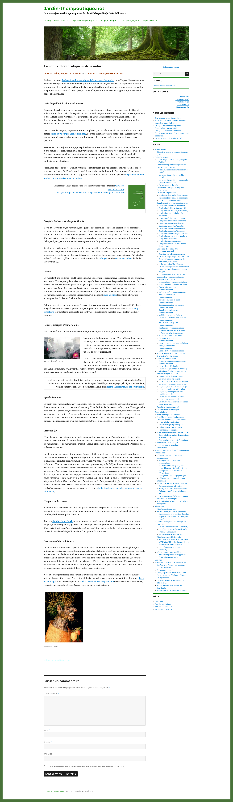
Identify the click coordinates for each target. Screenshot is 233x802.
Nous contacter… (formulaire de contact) (172, 591)
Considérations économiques (168, 410)
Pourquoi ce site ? (182, 99)
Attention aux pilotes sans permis (172, 254)
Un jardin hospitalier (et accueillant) (173, 369)
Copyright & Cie (183, 104)
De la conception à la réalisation (171, 264)
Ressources (59, 20)
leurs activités (110, 295)
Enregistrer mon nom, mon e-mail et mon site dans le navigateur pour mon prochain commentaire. (85, 766)
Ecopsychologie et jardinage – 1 (171, 422)
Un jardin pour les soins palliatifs (171, 397)
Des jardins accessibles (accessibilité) (173, 211)
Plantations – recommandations (171, 328)
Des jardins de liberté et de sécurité (172, 208)
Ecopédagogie (129, 20)
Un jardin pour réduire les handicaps (173, 387)
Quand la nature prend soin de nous (170, 417)
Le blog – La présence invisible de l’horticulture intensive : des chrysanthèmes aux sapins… (172, 133)
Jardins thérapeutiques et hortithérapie (125, 387)
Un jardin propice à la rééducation (172, 389)
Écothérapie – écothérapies (167, 443)
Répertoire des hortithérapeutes (169, 537)
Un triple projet (183, 102)
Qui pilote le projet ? (166, 251)
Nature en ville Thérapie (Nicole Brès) (173, 540)
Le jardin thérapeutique (82, 20)
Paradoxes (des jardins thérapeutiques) (174, 198)
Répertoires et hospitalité (166, 509)
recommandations (123, 258)
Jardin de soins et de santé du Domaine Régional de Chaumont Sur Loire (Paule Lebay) (174, 516)
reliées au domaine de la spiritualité (97, 581)
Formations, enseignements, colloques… (172, 483)
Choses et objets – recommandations (173, 343)
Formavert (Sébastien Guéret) (170, 534)
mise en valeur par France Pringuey (68, 134)
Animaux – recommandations (170, 336)
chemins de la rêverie (62, 521)
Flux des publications (163, 604)
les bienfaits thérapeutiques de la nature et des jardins (88, 80)
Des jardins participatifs (168, 239)
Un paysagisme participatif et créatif (173, 274)
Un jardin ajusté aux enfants (170, 379)
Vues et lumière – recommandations (173, 285)
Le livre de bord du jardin (168, 366)
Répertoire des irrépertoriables (169, 552)
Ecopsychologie (108, 20)
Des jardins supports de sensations (172, 221)
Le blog (47, 20)
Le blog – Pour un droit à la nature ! (168, 138)
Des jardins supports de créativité (172, 229)
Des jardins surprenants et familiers (173, 236)
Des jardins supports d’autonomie (172, 206)
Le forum (158, 560)
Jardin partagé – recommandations (172, 292)
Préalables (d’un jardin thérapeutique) (173, 195)
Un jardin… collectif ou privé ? (170, 200)
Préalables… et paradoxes (166, 193)
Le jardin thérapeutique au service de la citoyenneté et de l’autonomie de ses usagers (174, 269)
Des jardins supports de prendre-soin (173, 234)
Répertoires (148, 20)
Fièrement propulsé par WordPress (79, 791)
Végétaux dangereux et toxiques (173, 330)
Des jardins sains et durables (170, 241)
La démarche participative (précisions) (174, 257)
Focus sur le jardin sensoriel (172, 333)
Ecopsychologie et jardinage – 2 (171, 425)
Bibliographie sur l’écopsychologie (172, 476)
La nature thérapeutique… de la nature (171, 420)
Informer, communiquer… (167, 359)
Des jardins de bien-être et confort (172, 218)
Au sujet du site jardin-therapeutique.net (170, 562)
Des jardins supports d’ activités (171, 226)
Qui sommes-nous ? (171, 67)
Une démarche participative (167, 249)
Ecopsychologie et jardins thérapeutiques (173, 432)
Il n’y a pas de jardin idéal (168, 185)
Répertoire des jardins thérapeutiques (171, 512)
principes (103, 258)
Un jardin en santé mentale (169, 399)
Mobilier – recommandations (170, 315)
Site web (48, 754)
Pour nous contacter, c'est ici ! (164, 86)
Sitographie (161, 481)
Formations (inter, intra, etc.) (170, 486)
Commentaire (51, 693)
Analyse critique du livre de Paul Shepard (91, 192)
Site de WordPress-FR (163, 609)
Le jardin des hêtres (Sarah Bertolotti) (173, 527)
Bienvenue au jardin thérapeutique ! (168, 118)
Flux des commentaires (164, 607)
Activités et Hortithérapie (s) (168, 407)
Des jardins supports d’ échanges (172, 231)
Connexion (159, 602)
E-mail (48, 742)
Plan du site (184, 97)
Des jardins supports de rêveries (171, 223)
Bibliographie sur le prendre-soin (172, 478)
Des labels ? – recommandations (171, 351)
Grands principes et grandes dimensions (172, 203)
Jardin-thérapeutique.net (74, 8)
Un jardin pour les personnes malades (173, 381)
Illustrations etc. (182, 107)
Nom (47, 730)
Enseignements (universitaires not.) (173, 489)
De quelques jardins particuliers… (171, 376)
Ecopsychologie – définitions (168, 415)
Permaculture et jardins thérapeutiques (174, 440)
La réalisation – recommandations (170, 277)
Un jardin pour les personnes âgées (172, 384)
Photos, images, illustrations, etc (169, 585)
